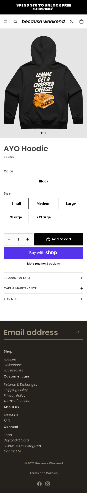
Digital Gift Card (16, 440)
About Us (11, 415)
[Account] (71, 21)
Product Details (17, 278)
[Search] (15, 21)
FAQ (7, 420)
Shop (8, 435)
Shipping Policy (16, 390)
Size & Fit (11, 299)
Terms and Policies (43, 473)
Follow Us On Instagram (22, 446)
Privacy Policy (15, 395)
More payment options (43, 264)
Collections (13, 365)
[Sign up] (77, 332)
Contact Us (13, 451)
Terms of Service (17, 401)
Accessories (13, 370)
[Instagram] (47, 483)
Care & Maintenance (20, 288)
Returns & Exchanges (20, 384)
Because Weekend (49, 463)
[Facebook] (39, 483)
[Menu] (5, 21)
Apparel (10, 359)
